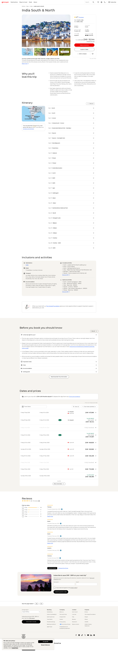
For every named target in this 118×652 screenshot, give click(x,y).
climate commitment (28, 129)
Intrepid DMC (63, 616)
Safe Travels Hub (50, 616)
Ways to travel (23, 2)
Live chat (74, 614)
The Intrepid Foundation (90, 614)
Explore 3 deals (84, 49)
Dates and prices (84, 45)
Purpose (87, 609)
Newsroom (74, 621)
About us (62, 611)
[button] (46, 31)
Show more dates (58, 483)
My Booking (49, 611)
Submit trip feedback (51, 614)
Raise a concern (75, 624)
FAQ (73, 616)
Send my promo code (61, 591)
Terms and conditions (74, 396)
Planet (86, 619)
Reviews (74, 619)
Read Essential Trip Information (59, 376)
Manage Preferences (45, 644)
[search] (88, 2)
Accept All (45, 641)
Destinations (14, 2)
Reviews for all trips (63, 568)
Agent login (49, 626)
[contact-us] (104, 2)
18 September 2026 (90, 41)
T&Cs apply (32, 618)
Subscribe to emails (31, 621)
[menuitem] (5, 2)
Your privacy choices (65, 624)
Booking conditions (51, 624)
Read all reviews (52, 568)
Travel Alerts (49, 619)
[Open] (39, 501)
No (41, 603)
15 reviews (81, 17)
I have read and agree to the (67, 587)
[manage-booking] (101, 2)
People (86, 616)
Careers (61, 619)
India (31, 6)
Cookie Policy (15, 648)
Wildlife (86, 621)
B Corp (86, 611)
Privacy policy (63, 621)
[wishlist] (98, 2)
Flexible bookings (51, 621)
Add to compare (83, 53)
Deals (30, 2)
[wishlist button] (92, 53)
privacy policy (73, 587)
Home (23, 6)
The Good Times (63, 614)
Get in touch (75, 611)
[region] (28, 644)
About (35, 2)
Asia (27, 6)
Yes (36, 603)
